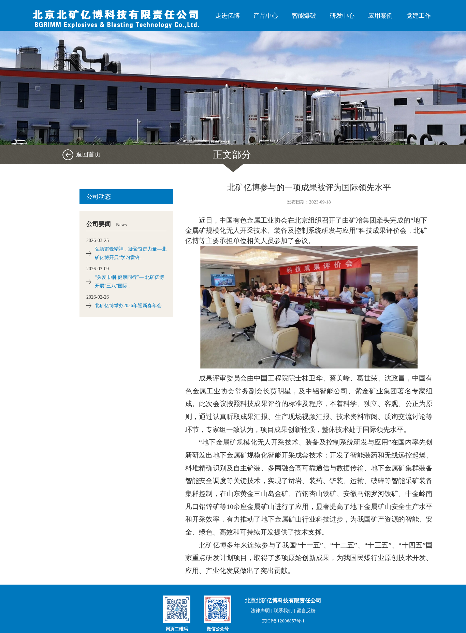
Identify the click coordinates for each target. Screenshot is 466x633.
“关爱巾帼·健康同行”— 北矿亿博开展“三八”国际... (129, 281)
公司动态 (98, 196)
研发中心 (342, 15)
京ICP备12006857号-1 (283, 620)
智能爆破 (304, 15)
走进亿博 (227, 15)
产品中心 (265, 15)
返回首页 (88, 154)
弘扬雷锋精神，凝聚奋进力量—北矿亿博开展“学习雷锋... (130, 253)
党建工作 (418, 15)
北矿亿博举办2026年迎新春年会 (128, 305)
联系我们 (283, 610)
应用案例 (380, 15)
